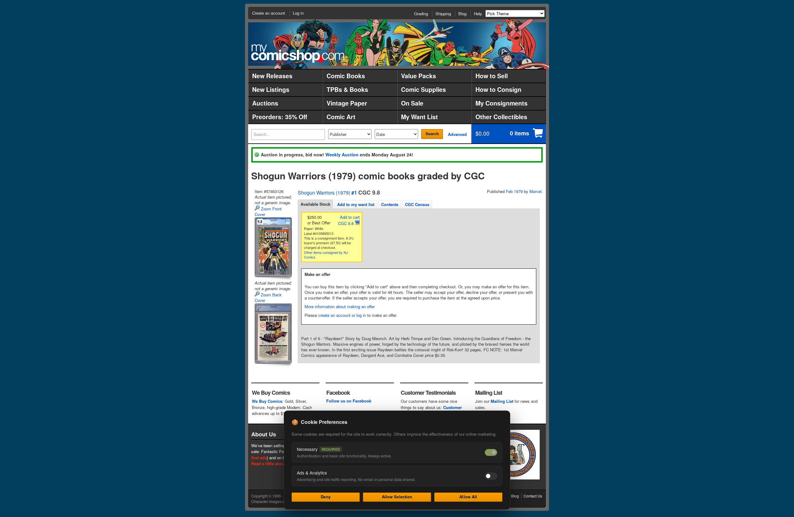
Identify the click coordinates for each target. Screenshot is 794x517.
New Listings (270, 89)
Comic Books (346, 75)
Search (432, 134)
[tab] (315, 204)
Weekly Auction (342, 154)
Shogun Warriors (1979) (324, 192)
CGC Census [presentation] (417, 204)
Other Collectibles (501, 116)
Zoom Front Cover (268, 211)
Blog (462, 13)
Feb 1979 (514, 191)
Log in (298, 13)
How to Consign (498, 89)
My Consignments (501, 103)
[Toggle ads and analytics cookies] (491, 476)
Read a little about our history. (280, 463)
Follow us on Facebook (348, 401)
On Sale (412, 103)
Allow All (468, 497)
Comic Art (341, 116)
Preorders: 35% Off (279, 116)
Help (478, 13)
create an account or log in (342, 315)
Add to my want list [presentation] (355, 204)
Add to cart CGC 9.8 (349, 220)
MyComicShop (297, 53)
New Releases (272, 75)
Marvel (535, 191)
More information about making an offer (340, 306)
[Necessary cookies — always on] (491, 452)
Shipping (443, 13)
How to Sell (491, 75)
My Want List (419, 116)
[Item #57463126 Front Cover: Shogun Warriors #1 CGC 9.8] (272, 247)
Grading (421, 13)
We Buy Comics (267, 401)
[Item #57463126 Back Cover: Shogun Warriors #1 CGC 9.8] (272, 333)
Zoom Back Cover (268, 297)
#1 (354, 192)
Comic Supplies (423, 89)
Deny (326, 497)
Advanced (457, 134)
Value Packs (418, 75)
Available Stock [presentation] (315, 204)
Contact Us (533, 495)
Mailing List (502, 401)
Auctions (265, 103)
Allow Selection (397, 497)
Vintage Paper (347, 103)
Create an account (268, 13)
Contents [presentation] (389, 204)
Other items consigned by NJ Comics (326, 254)
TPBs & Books (347, 89)
